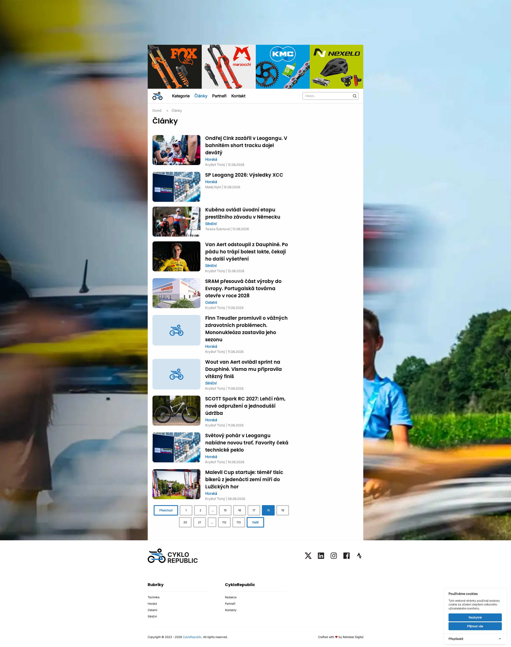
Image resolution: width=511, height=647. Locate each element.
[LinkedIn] (321, 556)
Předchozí (165, 510)
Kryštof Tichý (215, 165)
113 (239, 522)
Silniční (211, 224)
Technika (153, 597)
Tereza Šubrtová (217, 229)
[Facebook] (347, 556)
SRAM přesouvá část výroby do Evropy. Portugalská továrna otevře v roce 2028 (243, 289)
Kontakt (238, 96)
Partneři (219, 96)
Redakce (231, 597)
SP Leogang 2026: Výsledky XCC (244, 175)
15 (225, 510)
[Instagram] (334, 556)
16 (239, 510)
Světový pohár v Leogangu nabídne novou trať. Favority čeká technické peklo (246, 443)
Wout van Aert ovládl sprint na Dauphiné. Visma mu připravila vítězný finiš (243, 369)
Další (255, 522)
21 (199, 522)
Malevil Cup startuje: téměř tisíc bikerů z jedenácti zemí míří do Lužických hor (244, 480)
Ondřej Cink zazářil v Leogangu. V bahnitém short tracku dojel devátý (246, 145)
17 (254, 510)
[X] (308, 556)
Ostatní (211, 302)
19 (282, 510)
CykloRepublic (192, 637)
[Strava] (359, 556)
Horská (211, 159)
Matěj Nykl (213, 187)
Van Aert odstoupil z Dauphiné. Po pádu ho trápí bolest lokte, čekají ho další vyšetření (246, 252)
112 (224, 522)
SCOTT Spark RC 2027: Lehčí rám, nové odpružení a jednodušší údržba (245, 406)
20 (185, 522)
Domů (157, 110)
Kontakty (231, 610)
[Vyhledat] (354, 96)
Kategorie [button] (181, 96)
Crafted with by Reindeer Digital (340, 637)
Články (200, 96)
